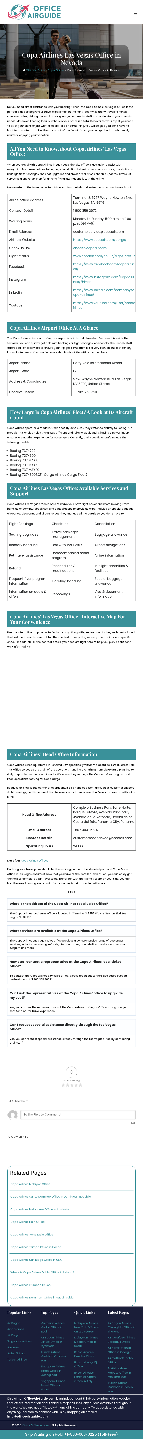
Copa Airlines (56, 70)
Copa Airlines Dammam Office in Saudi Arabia (42, 1297)
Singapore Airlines (19, 1341)
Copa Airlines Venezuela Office (31, 1234)
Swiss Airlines (16, 1353)
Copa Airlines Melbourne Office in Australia (39, 1209)
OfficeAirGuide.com (35, 1425)
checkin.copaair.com (90, 248)
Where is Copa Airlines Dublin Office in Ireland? (42, 1272)
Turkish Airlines (17, 1359)
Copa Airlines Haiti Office (27, 1222)
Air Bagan (13, 1323)
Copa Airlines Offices (34, 860)
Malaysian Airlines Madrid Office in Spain (53, 1327)
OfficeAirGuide (35, 70)
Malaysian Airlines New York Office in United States (86, 1327)
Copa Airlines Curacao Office (30, 1285)
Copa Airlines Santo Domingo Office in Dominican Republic (50, 1196)
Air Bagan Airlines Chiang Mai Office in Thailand (121, 1327)
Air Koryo (13, 1335)
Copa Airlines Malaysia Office (30, 1184)
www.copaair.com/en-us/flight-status (104, 256)
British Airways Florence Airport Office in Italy (85, 1377)
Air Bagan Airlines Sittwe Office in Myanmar (52, 1341)
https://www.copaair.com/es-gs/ (99, 240)
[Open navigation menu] (135, 15)
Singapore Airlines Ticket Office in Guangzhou (53, 1370)
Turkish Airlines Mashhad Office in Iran (53, 1356)
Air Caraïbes (15, 1329)
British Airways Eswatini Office (84, 1354)
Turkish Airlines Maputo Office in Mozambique (119, 1372)
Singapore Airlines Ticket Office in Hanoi (53, 1385)
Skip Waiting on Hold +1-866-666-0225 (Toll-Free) (71, 1434)
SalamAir (13, 1347)
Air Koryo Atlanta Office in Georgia (119, 1350)
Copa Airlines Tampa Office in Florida (35, 1247)
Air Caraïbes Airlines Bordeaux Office (121, 1339)
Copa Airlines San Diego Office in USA (36, 1260)
